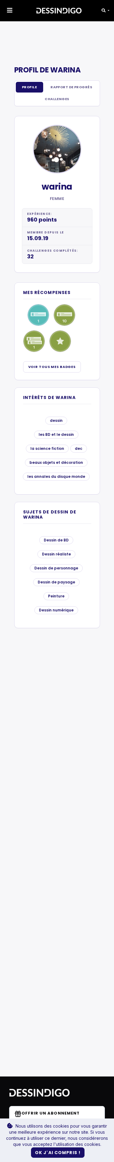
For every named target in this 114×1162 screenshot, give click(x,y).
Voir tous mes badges (52, 366)
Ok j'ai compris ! (58, 1153)
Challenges (57, 98)
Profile (29, 87)
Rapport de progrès (71, 87)
